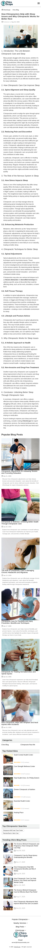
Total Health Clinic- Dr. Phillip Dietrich (26, 781)
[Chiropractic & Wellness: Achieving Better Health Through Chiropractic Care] (20, 505)
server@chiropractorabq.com (20, 942)
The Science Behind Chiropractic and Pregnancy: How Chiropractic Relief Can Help (26, 847)
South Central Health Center (23, 758)
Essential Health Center (22, 804)
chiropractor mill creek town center (13, 830)
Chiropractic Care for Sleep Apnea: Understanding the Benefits (25, 859)
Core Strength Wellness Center (24, 770)
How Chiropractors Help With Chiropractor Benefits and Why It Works (25, 870)
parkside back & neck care (10, 833)
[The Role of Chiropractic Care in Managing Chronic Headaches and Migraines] (20, 554)
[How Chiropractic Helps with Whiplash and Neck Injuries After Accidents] (20, 706)
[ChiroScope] (7, 3)
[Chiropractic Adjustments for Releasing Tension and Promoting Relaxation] (20, 454)
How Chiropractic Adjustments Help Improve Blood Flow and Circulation (26, 905)
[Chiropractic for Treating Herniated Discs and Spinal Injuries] (20, 655)
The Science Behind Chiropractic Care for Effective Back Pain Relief (25, 893)
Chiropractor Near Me (27, 744)
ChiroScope (6, 10)
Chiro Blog (16, 10)
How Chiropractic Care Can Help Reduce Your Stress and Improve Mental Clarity (25, 882)
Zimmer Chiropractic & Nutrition (24, 793)
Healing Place (21, 816)
